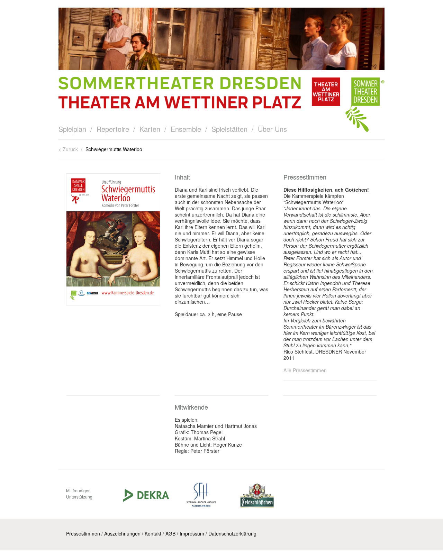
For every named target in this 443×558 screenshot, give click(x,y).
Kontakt (153, 533)
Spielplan (72, 129)
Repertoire (113, 129)
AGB (170, 533)
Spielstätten (229, 129)
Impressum (192, 533)
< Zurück (68, 149)
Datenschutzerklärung (232, 533)
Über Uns (272, 129)
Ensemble (186, 129)
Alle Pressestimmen (305, 370)
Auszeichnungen (122, 533)
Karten (149, 129)
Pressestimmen (83, 533)
